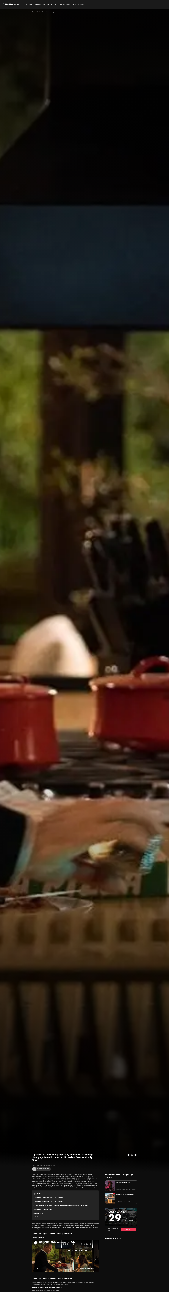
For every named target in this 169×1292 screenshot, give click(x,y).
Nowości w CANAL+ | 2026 (123, 1182)
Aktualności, (125, 1189)
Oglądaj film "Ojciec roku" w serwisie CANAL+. (47, 1287)
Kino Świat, (42, 1166)
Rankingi (49, 4)
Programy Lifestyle (78, 4)
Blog (33, 12)
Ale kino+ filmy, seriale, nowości (125, 1195)
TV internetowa (65, 4)
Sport (56, 4)
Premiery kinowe (50, 1166)
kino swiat (48, 12)
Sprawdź (128, 1230)
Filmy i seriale (28, 4)
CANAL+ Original (40, 4)
